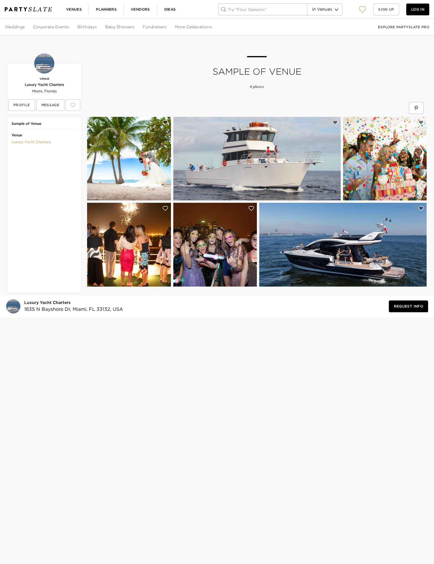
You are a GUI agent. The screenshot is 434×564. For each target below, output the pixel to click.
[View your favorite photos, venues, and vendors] (362, 9)
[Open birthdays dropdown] (97, 27)
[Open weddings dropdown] (25, 27)
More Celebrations (193, 26)
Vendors (140, 9)
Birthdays (87, 26)
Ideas (170, 9)
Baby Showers (119, 26)
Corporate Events (51, 26)
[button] (362, 9)
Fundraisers (155, 26)
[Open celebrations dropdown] (212, 27)
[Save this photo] (165, 122)
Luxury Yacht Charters (44, 84)
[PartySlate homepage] (28, 9)
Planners (106, 9)
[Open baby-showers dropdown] (135, 27)
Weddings (15, 26)
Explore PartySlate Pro (403, 27)
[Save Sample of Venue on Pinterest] (416, 108)
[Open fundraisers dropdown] (167, 27)
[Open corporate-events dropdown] (69, 27)
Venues (74, 9)
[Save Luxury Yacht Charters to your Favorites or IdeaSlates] (73, 105)
